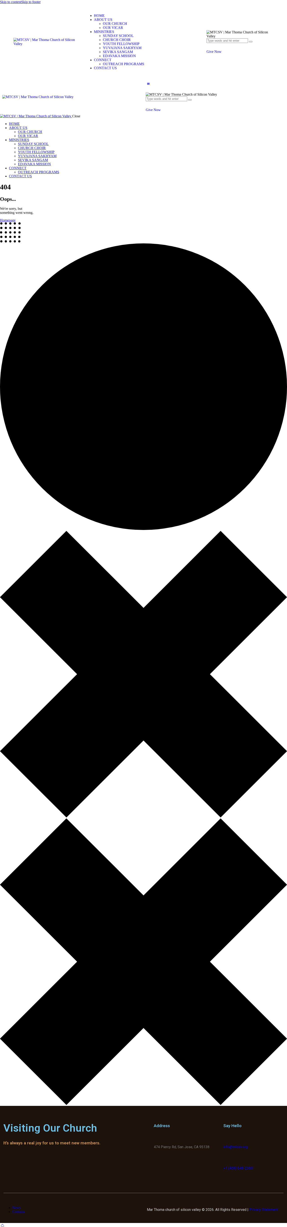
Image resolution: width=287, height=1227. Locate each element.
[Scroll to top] (2, 1225)
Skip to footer (31, 2)
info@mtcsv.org (235, 1147)
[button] (148, 84)
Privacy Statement (263, 1210)
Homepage (7, 220)
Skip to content (10, 2)
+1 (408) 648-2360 (238, 1168)
